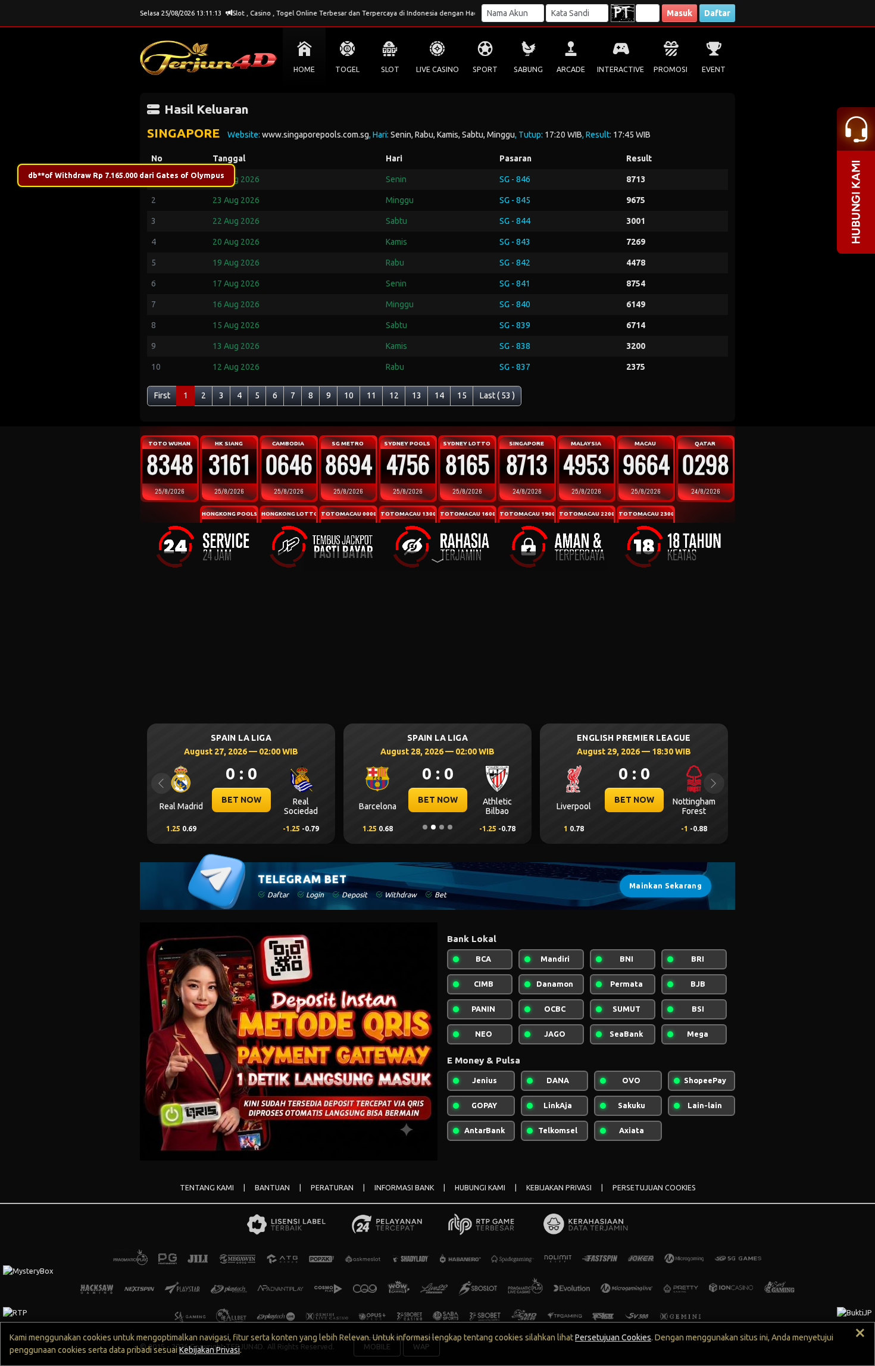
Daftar (717, 13)
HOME (304, 69)
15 (462, 395)
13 (416, 395)
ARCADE (571, 69)
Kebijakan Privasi (209, 1350)
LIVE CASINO (437, 69)
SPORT (485, 69)
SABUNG (528, 69)
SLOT (390, 69)
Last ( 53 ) (497, 395)
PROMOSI (671, 69)
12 (394, 395)
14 (439, 395)
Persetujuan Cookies (613, 1337)
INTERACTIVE (620, 69)
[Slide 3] (441, 827)
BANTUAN (272, 1188)
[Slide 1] (425, 827)
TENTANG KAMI (207, 1188)
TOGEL (347, 69)
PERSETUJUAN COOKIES (654, 1188)
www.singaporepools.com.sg (315, 134)
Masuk (679, 13)
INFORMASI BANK (404, 1188)
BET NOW (263, 799)
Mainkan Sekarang (665, 886)
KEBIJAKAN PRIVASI (559, 1188)
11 (371, 395)
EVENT (714, 69)
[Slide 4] (450, 827)
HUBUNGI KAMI (480, 1188)
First (162, 395)
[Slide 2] (433, 827)
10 (349, 395)
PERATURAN (332, 1188)
